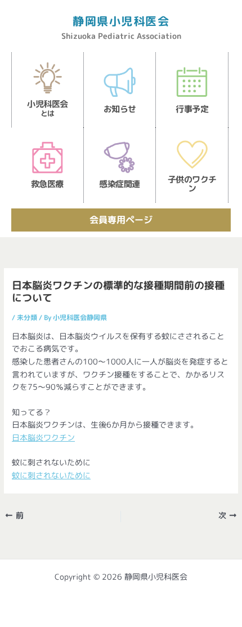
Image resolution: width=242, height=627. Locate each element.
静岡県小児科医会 (121, 21)
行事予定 (192, 109)
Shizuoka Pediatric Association (121, 35)
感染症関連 (119, 184)
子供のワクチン (192, 184)
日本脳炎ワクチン (43, 437)
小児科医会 (47, 108)
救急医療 (47, 184)
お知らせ (120, 109)
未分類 (27, 317)
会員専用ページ (121, 220)
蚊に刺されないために (51, 475)
